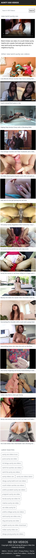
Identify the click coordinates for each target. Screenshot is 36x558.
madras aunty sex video (10, 503)
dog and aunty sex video (10, 521)
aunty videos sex (8, 476)
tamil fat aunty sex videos (11, 472)
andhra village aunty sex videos (13, 512)
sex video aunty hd (8, 507)
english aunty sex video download (14, 525)
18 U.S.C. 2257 (12, 551)
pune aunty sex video (9, 459)
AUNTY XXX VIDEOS (10, 2)
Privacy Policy (23, 551)
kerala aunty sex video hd (11, 499)
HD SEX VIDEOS (18, 542)
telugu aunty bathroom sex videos (14, 481)
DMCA (4, 551)
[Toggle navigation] (32, 2)
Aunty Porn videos (19, 553)
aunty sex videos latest (24, 476)
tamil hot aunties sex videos (12, 468)
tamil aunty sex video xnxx (11, 516)
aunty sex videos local (9, 454)
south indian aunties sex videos (13, 485)
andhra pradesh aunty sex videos (13, 490)
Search (31, 10)
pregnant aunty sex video (11, 494)
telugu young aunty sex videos (13, 534)
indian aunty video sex (10, 530)
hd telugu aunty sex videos (11, 463)
